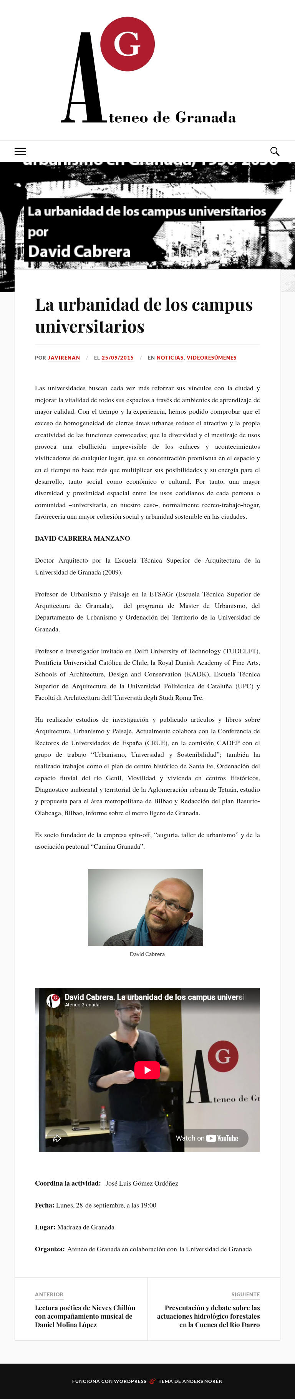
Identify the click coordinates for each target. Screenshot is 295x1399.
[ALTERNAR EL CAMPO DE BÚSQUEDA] (274, 151)
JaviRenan (64, 358)
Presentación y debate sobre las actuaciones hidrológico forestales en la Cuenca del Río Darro (208, 1316)
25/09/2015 (118, 358)
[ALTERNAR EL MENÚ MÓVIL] (20, 151)
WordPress (130, 1381)
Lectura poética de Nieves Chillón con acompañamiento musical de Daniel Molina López (85, 1316)
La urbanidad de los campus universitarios (144, 314)
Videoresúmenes (212, 358)
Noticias (170, 358)
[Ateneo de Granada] (147, 69)
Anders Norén (202, 1381)
